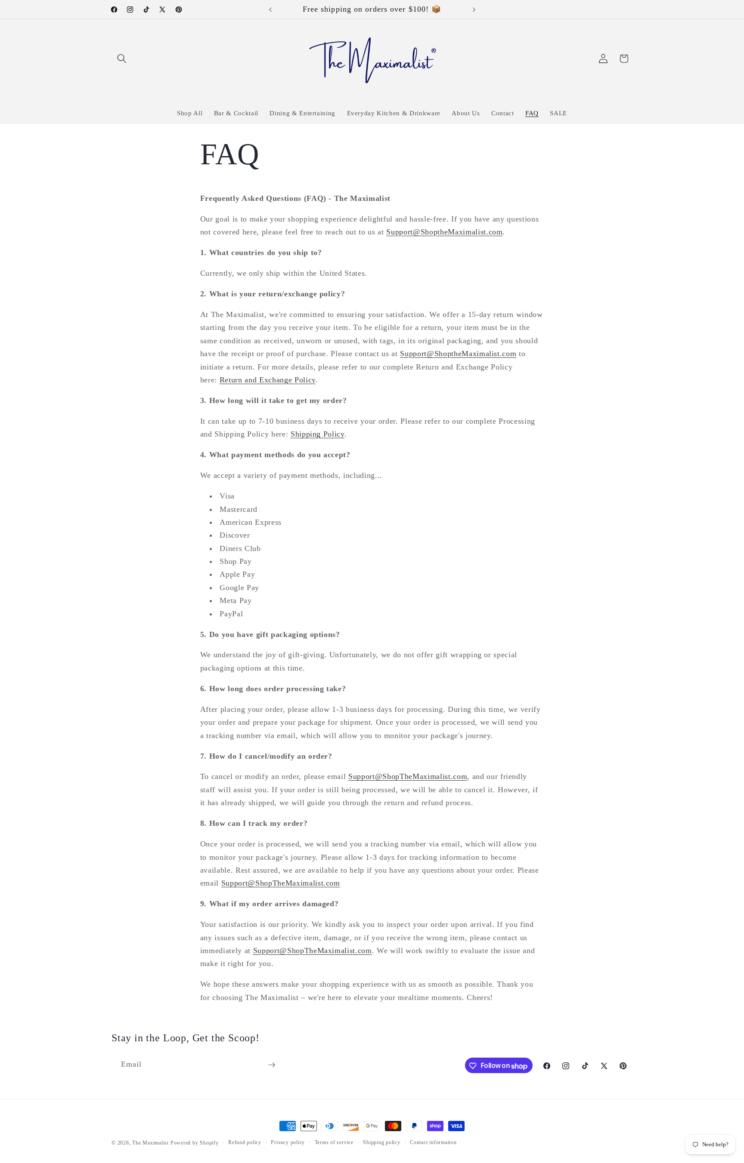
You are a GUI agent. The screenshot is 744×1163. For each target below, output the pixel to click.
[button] (122, 58)
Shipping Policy (317, 434)
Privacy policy (288, 1142)
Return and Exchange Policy (268, 379)
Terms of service (334, 1142)
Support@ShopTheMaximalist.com (407, 776)
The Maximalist (151, 1143)
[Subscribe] (271, 1065)
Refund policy (244, 1142)
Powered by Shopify (194, 1143)
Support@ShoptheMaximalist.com (444, 232)
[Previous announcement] (270, 9)
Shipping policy (381, 1142)
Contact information (433, 1142)
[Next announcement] (474, 9)
